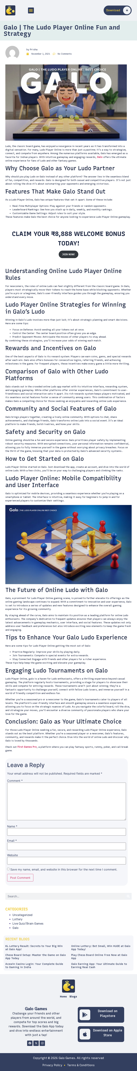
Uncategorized (22, 915)
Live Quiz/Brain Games (27, 923)
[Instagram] (42, 1043)
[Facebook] (29, 1043)
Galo (100, 157)
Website (12, 855)
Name (12, 826)
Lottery (17, 919)
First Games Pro (27, 746)
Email (12, 840)
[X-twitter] (36, 1043)
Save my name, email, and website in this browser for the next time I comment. (63, 869)
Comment (15, 780)
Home (63, 996)
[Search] (128, 896)
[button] (31, 10)
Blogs (73, 996)
